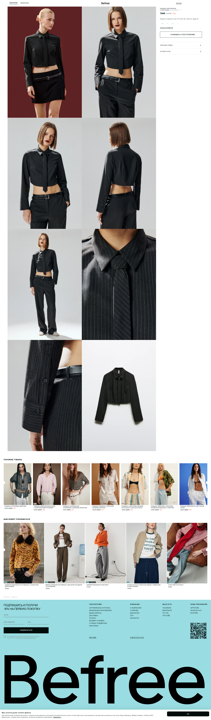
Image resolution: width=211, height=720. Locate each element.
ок (188, 714)
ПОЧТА (6, 615)
